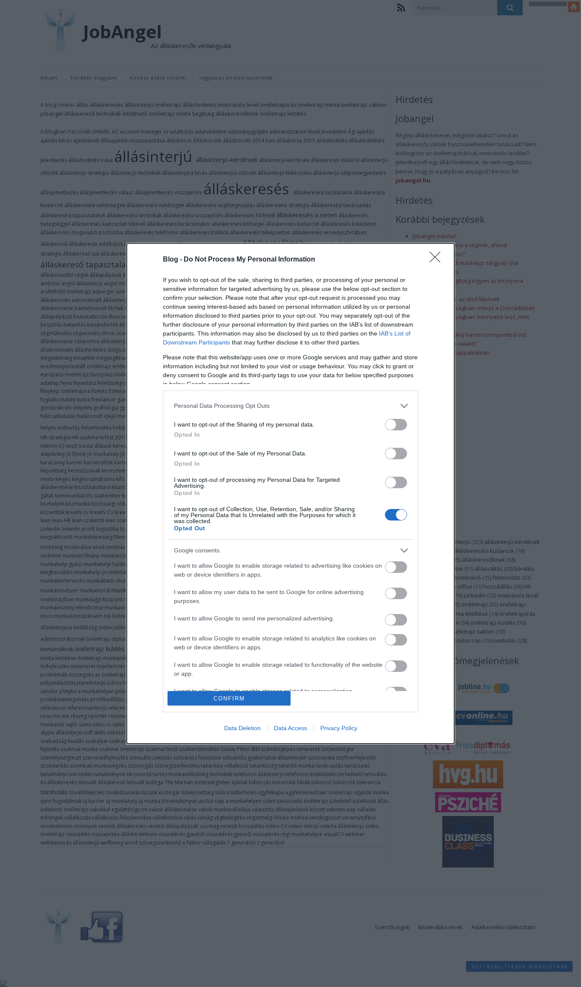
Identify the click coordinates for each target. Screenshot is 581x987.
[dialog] (290, 493)
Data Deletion (242, 728)
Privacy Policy (338, 728)
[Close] (438, 260)
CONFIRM (229, 698)
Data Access (290, 728)
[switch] (396, 424)
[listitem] (290, 405)
